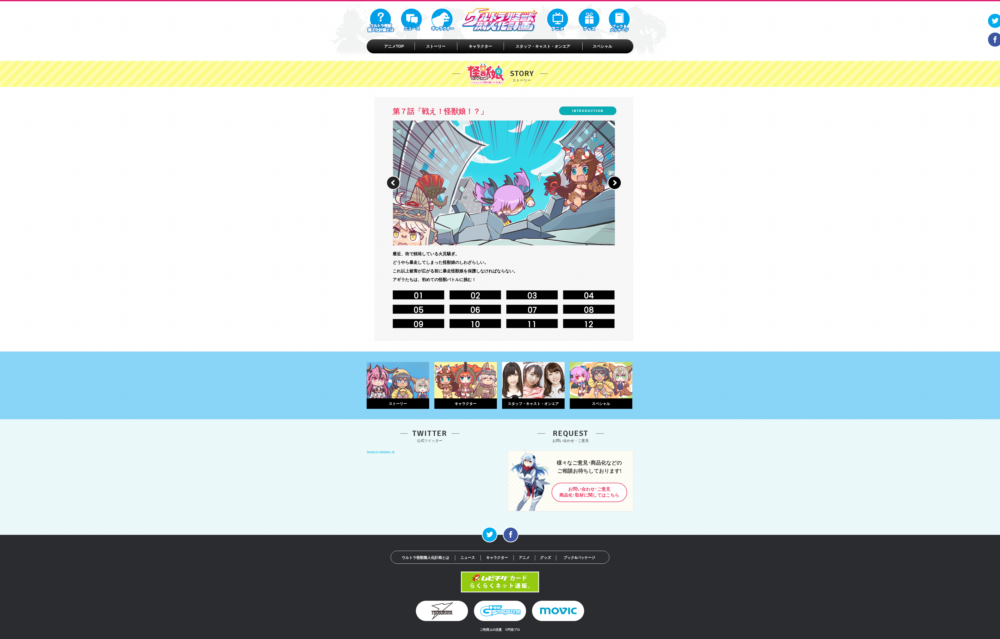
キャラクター (480, 46)
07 (532, 310)
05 (419, 310)
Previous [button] (393, 183)
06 (475, 310)
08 (589, 310)
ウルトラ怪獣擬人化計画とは (425, 557)
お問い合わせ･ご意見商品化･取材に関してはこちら (589, 492)
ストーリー (436, 46)
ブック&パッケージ (579, 557)
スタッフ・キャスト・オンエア (543, 46)
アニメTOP (394, 46)
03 (532, 296)
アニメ (524, 557)
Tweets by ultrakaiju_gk (381, 451)
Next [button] (615, 183)
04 (589, 296)
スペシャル (602, 46)
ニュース (467, 557)
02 (475, 296)
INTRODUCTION (587, 111)
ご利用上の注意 (491, 629)
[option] (514, 183)
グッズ (545, 557)
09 (418, 324)
